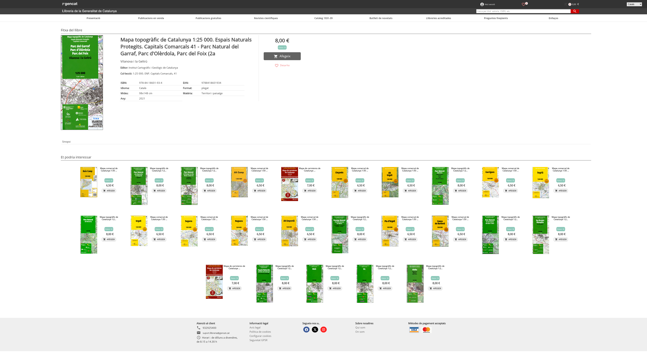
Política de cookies (260, 331)
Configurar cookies (260, 336)
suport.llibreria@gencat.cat (216, 333)
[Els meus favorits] (523, 4)
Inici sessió (490, 4)
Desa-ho (284, 65)
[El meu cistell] (566, 4)
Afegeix (284, 56)
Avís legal (255, 327)
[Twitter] (315, 329)
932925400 (209, 327)
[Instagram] (323, 329)
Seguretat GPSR (258, 340)
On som (360, 331)
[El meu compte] (482, 4)
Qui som (360, 327)
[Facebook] (306, 329)
